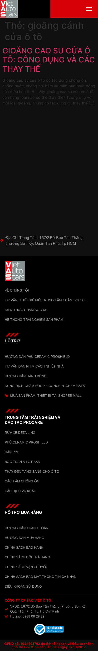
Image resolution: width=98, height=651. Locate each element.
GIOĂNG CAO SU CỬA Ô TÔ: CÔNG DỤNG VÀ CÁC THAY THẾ (48, 60)
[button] (89, 9)
